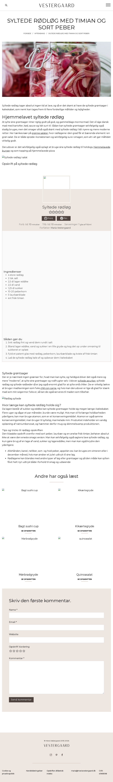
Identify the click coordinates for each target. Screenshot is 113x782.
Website (13, 634)
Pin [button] (65, 218)
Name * (13, 610)
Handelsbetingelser (34, 771)
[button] (50, 212)
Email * (13, 622)
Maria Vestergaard (61, 228)
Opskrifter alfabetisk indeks (55, 772)
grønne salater (40, 133)
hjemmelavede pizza (43, 151)
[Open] (108, 5)
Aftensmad (39, 33)
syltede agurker (87, 380)
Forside (27, 33)
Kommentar (16, 658)
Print (50, 218)
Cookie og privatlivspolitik (8, 772)
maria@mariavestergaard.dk (83, 771)
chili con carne (48, 388)
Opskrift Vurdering (19, 646)
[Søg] (6, 5)
